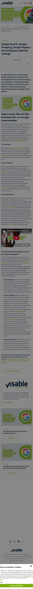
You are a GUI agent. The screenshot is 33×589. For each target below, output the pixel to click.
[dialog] (16, 576)
